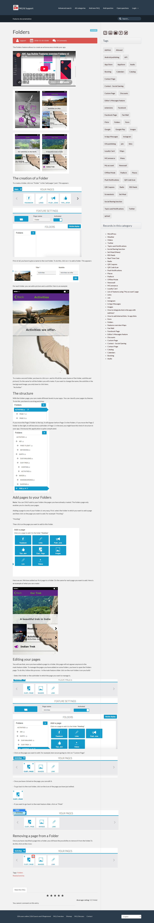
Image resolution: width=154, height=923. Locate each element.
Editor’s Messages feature (115, 100)
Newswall (123, 165)
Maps (122, 151)
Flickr (107, 122)
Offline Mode (110, 173)
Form (127, 122)
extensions (109, 108)
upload (107, 216)
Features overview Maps (116, 325)
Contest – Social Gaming (114, 86)
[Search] (120, 18)
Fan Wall (125, 115)
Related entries (18, 876)
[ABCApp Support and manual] (23, 7)
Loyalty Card (110, 151)
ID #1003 (94, 30)
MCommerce (110, 158)
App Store (108, 64)
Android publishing (112, 57)
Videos (110, 240)
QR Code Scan (129, 180)
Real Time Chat (113, 258)
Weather (110, 237)
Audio (132, 64)
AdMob (108, 50)
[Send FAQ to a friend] (115, 33)
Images (133, 129)
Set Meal (122, 194)
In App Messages (111, 136)
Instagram (127, 136)
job (122, 144)
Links (109, 295)
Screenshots (109, 194)
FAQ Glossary (79, 916)
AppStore (121, 64)
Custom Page (110, 93)
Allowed (119, 50)
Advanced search (64, 8)
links (130, 144)
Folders (20, 872)
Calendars (120, 72)
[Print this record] (110, 33)
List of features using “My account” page (123, 292)
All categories (80, 8)
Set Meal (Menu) (113, 252)
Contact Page (110, 79)
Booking (108, 72)
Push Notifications (112, 180)
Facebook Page (111, 115)
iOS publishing (110, 144)
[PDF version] (105, 33)
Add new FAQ (94, 8)
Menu (122, 158)
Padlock (123, 173)
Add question (108, 8)
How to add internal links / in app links (122, 316)
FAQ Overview (58, 916)
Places (134, 173)
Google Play (120, 129)
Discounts (124, 93)
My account (109, 165)
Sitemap (69, 916)
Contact (89, 916)
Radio (122, 187)
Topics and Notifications (114, 209)
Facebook (122, 108)
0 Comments (62, 40)
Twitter (132, 209)
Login (134, 8)
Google (107, 129)
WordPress (111, 234)
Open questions (123, 8)
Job (108, 298)
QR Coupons (109, 187)
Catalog (132, 72)
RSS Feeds (133, 187)
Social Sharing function (113, 201)
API (125, 57)
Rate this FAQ (20, 890)
